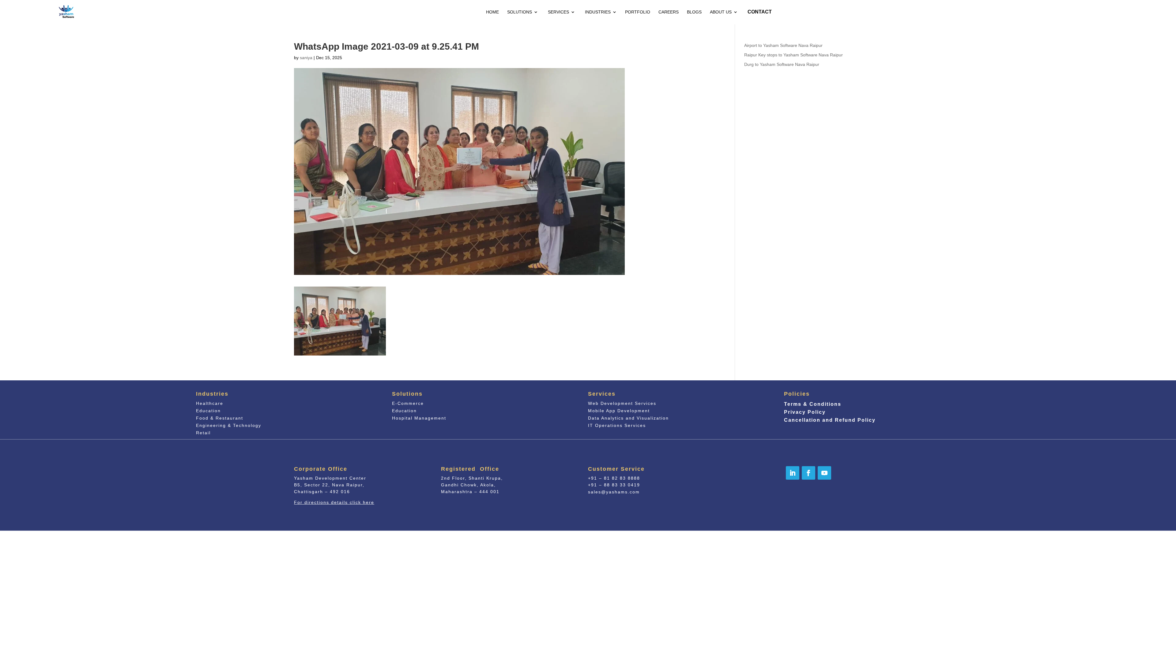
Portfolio (637, 12)
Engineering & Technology (228, 425)
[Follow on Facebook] (808, 473)
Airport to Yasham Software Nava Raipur (783, 45)
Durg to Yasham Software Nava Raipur (781, 64)
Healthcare (209, 403)
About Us (721, 12)
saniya (306, 57)
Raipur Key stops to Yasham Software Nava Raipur (793, 54)
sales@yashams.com (614, 491)
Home (492, 12)
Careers (668, 12)
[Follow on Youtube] (824, 473)
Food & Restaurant (219, 418)
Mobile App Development (619, 410)
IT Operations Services (617, 425)
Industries (598, 12)
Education (208, 410)
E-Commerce (408, 403)
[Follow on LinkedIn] (792, 473)
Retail (203, 432)
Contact (760, 11)
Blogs (694, 12)
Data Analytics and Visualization (628, 418)
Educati (404, 410)
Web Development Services (622, 403)
